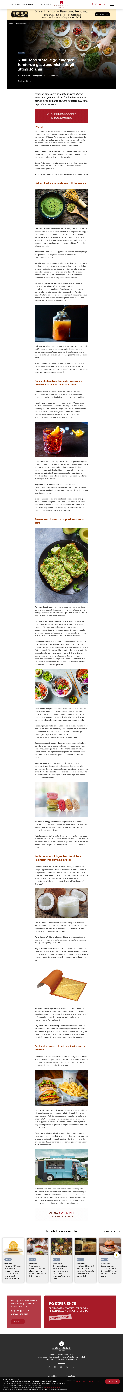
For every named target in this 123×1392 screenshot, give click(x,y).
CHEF (37, 4)
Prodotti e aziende (21, 23)
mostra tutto (111, 1231)
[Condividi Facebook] (26, 81)
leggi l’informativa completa (51, 1387)
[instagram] (96, 4)
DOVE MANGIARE (27, 4)
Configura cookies (84, 1381)
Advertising (52, 1376)
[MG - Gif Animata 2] (61, 116)
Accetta (113, 1381)
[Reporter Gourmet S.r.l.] (61, 4)
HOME (11, 4)
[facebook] (92, 4)
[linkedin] (67, 1367)
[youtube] (100, 4)
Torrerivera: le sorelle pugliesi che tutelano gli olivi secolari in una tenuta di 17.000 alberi (37, 1271)
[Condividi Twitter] (30, 81)
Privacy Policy (71, 1376)
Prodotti (21, 52)
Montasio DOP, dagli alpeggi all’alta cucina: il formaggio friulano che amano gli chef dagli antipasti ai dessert (12, 1272)
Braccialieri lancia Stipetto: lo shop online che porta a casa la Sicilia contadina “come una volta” (61, 1272)
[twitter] (104, 4)
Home (11, 23)
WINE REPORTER (45, 4)
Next (117, 1255)
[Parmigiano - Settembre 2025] (61, 14)
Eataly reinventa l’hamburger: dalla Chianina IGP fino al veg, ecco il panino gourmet (108, 1271)
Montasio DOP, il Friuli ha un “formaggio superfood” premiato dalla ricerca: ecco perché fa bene (85, 1271)
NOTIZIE (17, 4)
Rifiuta (99, 1381)
